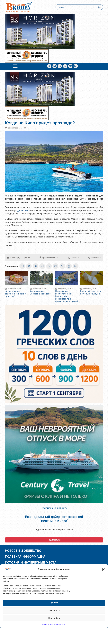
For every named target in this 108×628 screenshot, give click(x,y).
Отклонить (54, 610)
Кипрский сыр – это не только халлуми (90, 292)
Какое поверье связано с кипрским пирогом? (15, 294)
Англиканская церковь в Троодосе (40, 292)
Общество (75, 258)
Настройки (54, 618)
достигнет (22, 210)
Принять (54, 602)
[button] (103, 569)
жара (93, 258)
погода (98, 258)
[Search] (99, 7)
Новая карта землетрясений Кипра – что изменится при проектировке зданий (66, 296)
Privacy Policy (47, 624)
